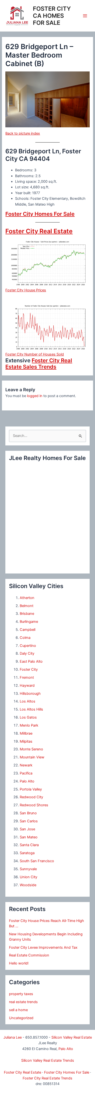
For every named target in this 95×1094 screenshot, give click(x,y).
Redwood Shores (34, 805)
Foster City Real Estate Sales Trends (38, 363)
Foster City (29, 669)
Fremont (27, 677)
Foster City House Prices (25, 290)
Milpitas (26, 741)
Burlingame (29, 621)
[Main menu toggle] (85, 16)
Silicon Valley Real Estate (71, 1037)
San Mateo (29, 837)
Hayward (27, 685)
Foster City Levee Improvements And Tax (43, 947)
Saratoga (27, 853)
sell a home (18, 1010)
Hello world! (18, 963)
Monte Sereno (31, 749)
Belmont (26, 606)
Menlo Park (29, 725)
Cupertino (28, 645)
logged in (34, 396)
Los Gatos (28, 717)
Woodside (28, 885)
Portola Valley (31, 789)
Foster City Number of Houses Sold (34, 354)
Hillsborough (30, 693)
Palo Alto (27, 781)
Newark (26, 765)
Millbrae (26, 733)
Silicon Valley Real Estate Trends (47, 1060)
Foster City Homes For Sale (40, 214)
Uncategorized (21, 1018)
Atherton (27, 598)
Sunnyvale (28, 869)
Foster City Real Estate (39, 231)
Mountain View (32, 757)
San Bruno (28, 813)
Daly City (27, 653)
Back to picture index (22, 133)
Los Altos (27, 701)
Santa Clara (29, 845)
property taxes (21, 994)
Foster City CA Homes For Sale (52, 15)
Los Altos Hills (31, 709)
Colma (25, 637)
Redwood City (31, 797)
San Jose (27, 829)
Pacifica (26, 773)
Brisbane (27, 613)
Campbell (27, 629)
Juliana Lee (12, 1037)
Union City (28, 877)
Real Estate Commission (29, 955)
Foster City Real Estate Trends (47, 1078)
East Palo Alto (31, 661)
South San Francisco (37, 861)
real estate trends (23, 1002)
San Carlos (29, 821)
